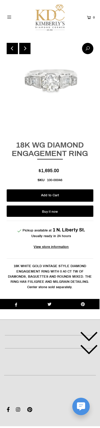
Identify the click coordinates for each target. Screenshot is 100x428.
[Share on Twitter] (49, 304)
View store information (51, 247)
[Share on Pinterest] (82, 304)
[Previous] (12, 48)
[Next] (25, 48)
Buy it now (50, 211)
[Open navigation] (15, 17)
